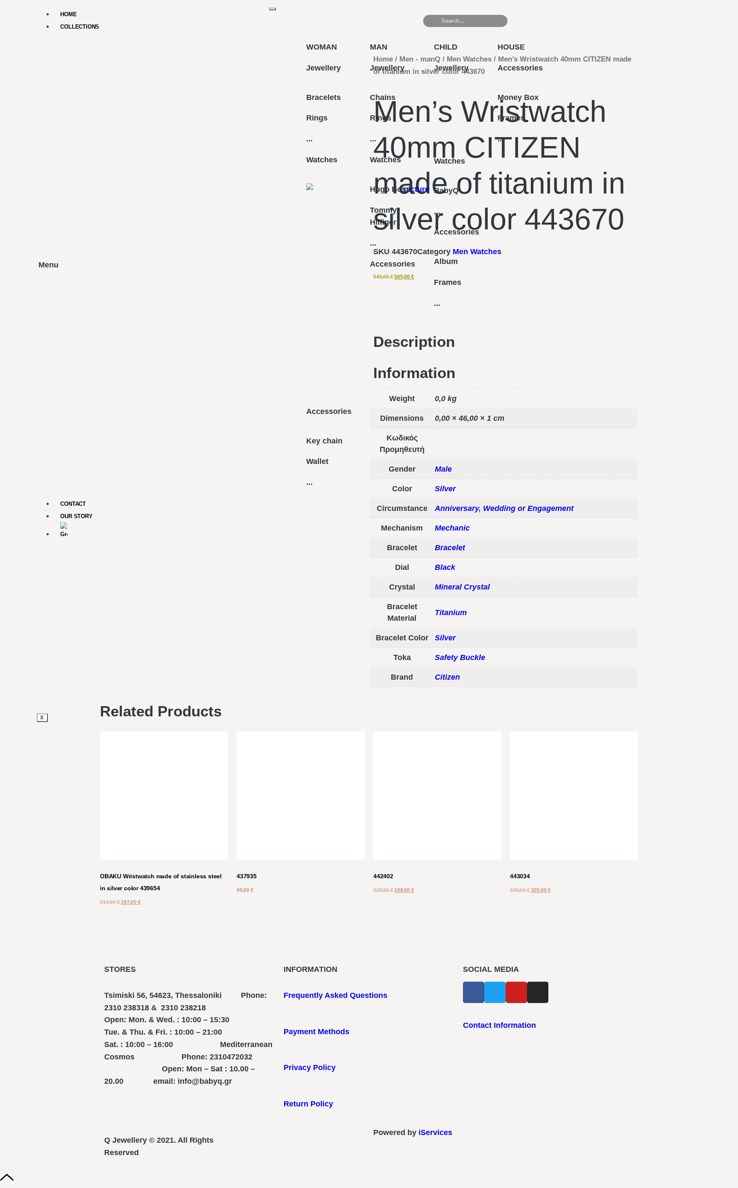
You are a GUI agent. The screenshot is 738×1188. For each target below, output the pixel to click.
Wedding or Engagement (528, 508)
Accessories (328, 411)
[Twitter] (495, 992)
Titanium (451, 612)
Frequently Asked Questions (335, 995)
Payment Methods (316, 1031)
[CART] (555, 21)
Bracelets (323, 97)
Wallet (317, 461)
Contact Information (499, 1025)
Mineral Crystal (462, 587)
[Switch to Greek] (165, 531)
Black (445, 567)
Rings (317, 118)
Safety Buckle (460, 657)
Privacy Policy (310, 1067)
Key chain (324, 441)
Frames (447, 282)
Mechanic (452, 528)
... (309, 139)
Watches (321, 159)
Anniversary (457, 508)
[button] (646, 24)
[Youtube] (516, 992)
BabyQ (446, 190)
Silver (445, 638)
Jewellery (323, 68)
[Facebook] (473, 992)
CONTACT (73, 504)
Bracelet (450, 547)
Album (446, 261)
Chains (382, 97)
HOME (68, 14)
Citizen (447, 677)
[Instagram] (537, 992)
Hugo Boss (390, 189)
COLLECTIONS (79, 26)
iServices (435, 1132)
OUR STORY (76, 516)
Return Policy (308, 1104)
